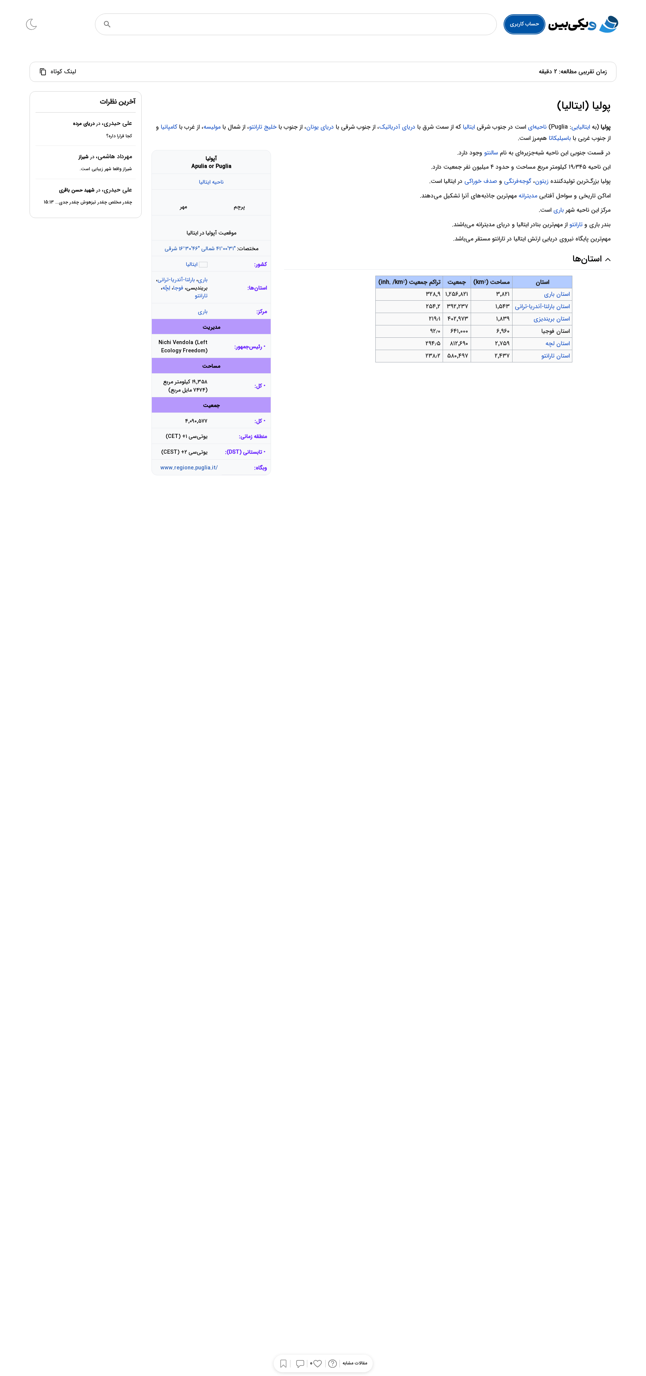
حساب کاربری (524, 24)
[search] (107, 24)
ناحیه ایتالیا (211, 182)
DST (234, 452)
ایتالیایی (580, 127)
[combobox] (306, 24)
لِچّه (166, 288)
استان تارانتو (555, 356)
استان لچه (557, 343)
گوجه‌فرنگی (517, 181)
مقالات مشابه (354, 1363)
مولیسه (212, 127)
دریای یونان (320, 127)
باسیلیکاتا (560, 138)
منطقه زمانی (253, 436)
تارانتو (201, 296)
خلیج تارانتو (263, 127)
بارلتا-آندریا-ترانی (176, 280)
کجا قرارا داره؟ (119, 136)
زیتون (541, 181)
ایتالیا (469, 127)
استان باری (557, 294)
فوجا (178, 288)
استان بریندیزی (551, 319)
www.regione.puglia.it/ (189, 468)
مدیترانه (528, 195)
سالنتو (491, 152)
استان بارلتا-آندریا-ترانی (542, 306)
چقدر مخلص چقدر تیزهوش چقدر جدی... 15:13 (88, 202)
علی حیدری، (117, 123)
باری (202, 280)
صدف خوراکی (480, 181)
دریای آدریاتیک (397, 127)
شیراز (84, 157)
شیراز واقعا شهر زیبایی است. (106, 169)
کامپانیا (169, 127)
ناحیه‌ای (537, 127)
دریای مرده (84, 124)
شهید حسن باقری (77, 190)
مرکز (262, 311)
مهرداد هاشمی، (114, 156)
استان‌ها (258, 288)
